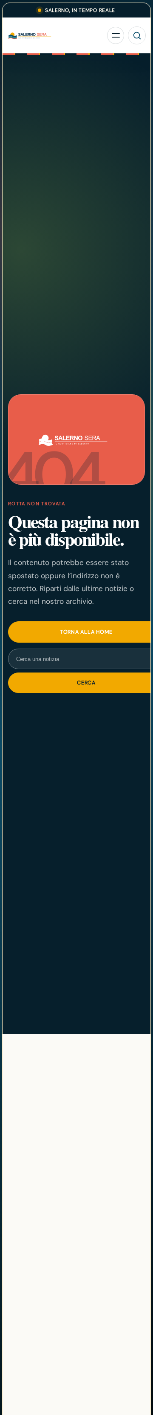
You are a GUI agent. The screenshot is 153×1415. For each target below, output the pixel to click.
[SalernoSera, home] (55, 35)
